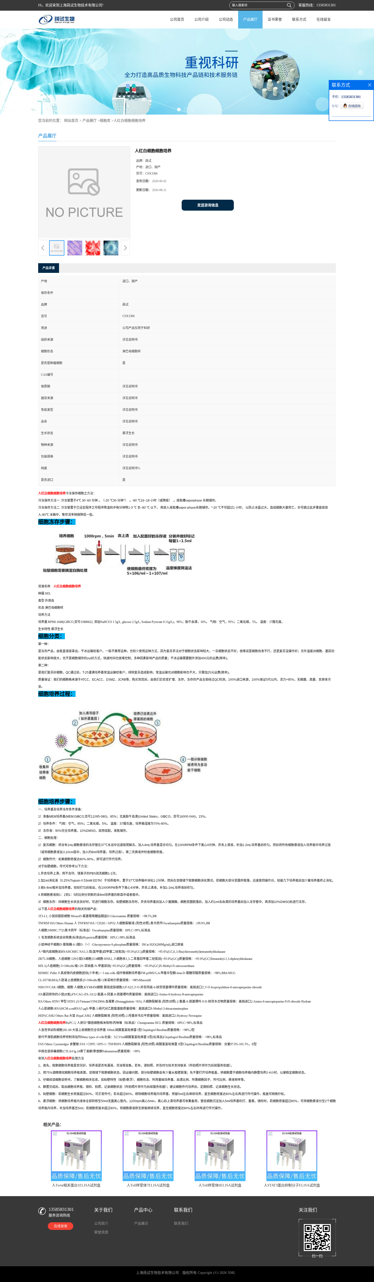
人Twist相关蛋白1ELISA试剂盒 (76, 1185)
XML (232, 1273)
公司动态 (226, 19)
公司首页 (177, 19)
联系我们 (181, 1223)
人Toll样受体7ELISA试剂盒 (148, 1185)
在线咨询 (60, 1226)
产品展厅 (250, 19)
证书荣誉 (275, 19)
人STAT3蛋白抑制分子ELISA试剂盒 (292, 1185)
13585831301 (326, 5)
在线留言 (324, 19)
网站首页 (71, 120)
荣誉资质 (101, 1232)
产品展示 (141, 1223)
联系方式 (299, 19)
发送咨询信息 (208, 205)
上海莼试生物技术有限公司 (157, 1273)
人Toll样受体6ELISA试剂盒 (219, 1185)
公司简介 (101, 1223)
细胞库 (105, 120)
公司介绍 (201, 19)
